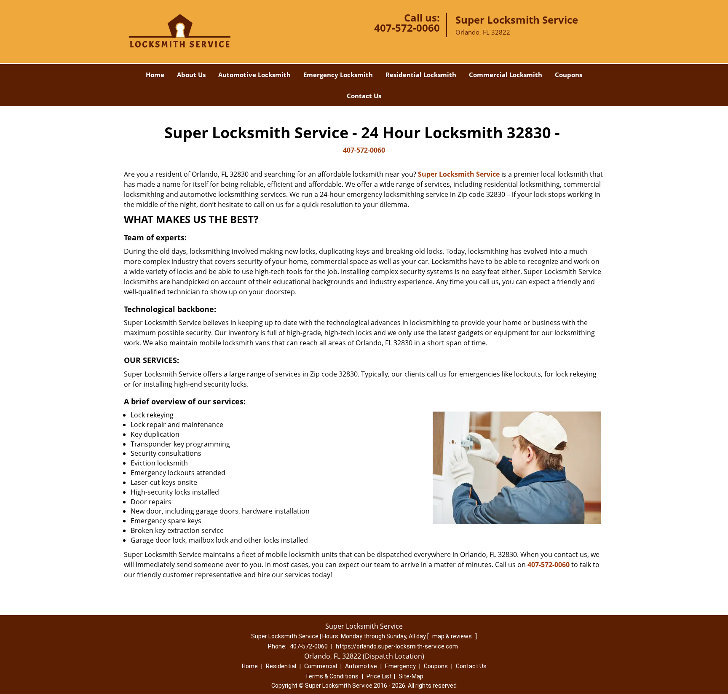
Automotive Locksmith (254, 74)
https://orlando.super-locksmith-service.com (397, 646)
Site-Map (411, 676)
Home (155, 74)
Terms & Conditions (332, 676)
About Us (191, 74)
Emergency (400, 666)
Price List (379, 676)
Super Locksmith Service (459, 174)
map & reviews (452, 636)
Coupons (568, 74)
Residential (281, 666)
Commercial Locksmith (505, 74)
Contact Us (364, 95)
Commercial (320, 666)
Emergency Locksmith (338, 74)
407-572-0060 (407, 28)
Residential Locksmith (420, 74)
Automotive (361, 666)
